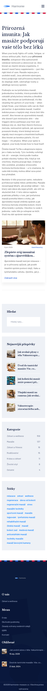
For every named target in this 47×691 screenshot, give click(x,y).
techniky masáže (15, 538)
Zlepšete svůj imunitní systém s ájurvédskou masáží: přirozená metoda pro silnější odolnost (22, 254)
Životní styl (23, 464)
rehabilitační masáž (16, 521)
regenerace (12, 500)
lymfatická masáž (26, 517)
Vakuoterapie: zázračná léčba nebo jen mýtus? (29, 408)
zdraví (20, 496)
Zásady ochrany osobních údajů (16, 626)
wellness (29, 496)
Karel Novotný (37, 247)
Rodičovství (23, 453)
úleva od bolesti (27, 500)
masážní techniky (15, 509)
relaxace (11, 496)
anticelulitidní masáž (17, 534)
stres (29, 504)
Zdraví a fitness (23, 447)
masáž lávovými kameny (19, 543)
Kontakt (5, 634)
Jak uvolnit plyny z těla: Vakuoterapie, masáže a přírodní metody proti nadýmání (28, 354)
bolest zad (12, 530)
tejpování (11, 517)
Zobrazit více (10, 277)
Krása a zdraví (23, 458)
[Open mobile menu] (43, 6)
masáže (28, 513)
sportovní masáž (15, 513)
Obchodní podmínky (11, 622)
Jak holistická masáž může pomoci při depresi (29, 381)
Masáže (23, 441)
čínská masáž (13, 526)
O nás (4, 617)
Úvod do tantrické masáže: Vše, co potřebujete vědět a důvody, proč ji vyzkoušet (28, 367)
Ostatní (23, 470)
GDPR (4, 630)
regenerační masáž (16, 504)
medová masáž (26, 530)
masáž (25, 526)
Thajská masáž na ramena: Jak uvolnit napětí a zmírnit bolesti (28, 394)
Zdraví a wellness (23, 436)
